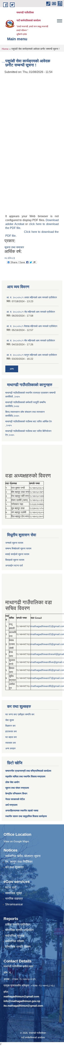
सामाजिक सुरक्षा (13, 893)
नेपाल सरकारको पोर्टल (15, 799)
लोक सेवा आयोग (12, 782)
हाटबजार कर (11, 731)
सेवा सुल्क (9, 720)
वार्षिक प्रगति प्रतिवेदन (17, 924)
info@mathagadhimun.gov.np (22, 1001)
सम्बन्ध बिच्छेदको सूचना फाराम (18, 548)
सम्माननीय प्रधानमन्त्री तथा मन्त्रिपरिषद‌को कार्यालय (28, 770)
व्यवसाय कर (10, 742)
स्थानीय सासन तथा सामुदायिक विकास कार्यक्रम (26, 816)
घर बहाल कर (11, 737)
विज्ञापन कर (10, 725)
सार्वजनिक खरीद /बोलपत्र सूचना (23, 856)
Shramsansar (14, 904)
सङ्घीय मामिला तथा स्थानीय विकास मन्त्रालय (25, 776)
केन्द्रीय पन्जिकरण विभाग (16, 793)
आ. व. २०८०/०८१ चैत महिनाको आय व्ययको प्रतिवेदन (31, 340)
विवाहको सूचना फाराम (14, 559)
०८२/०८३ (9, 257)
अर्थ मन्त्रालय (11, 804)
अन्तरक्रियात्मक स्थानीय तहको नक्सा (21, 810)
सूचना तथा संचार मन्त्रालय (17, 787)
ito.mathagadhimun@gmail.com (23, 1005)
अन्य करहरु (10, 748)
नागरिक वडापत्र (14, 898)
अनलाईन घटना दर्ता (14, 565)
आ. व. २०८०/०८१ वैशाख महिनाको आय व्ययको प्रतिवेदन (32, 326)
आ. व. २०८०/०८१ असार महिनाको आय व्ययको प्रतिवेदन (32, 297)
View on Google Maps (16, 841)
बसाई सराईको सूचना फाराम (17, 554)
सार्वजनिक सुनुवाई (14, 935)
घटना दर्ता (10, 887)
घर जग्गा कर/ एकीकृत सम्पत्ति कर (19, 714)
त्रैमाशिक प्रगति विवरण (18, 946)
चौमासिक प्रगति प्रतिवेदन (19, 930)
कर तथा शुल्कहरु (14, 867)
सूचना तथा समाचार (14, 247)
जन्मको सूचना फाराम (14, 542)
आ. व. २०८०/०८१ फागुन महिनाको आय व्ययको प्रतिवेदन (32, 354)
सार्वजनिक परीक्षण (14, 941)
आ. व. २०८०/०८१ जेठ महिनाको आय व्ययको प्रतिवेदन (31, 311)
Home (5, 48)
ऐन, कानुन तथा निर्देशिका (19, 861)
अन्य (12, 368)
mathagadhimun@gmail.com (21, 996)
